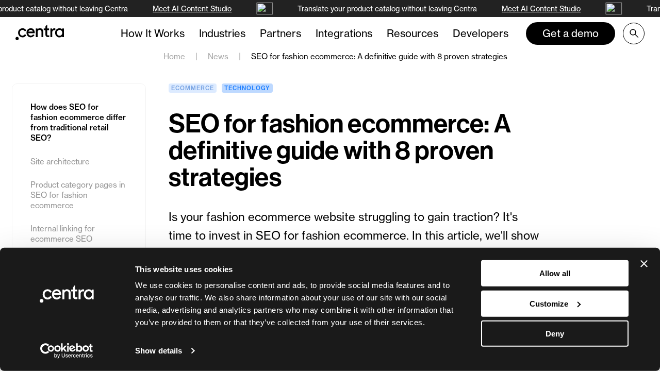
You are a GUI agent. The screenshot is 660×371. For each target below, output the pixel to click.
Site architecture (61, 161)
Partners (280, 33)
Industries (222, 33)
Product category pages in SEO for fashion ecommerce (77, 195)
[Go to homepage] (39, 32)
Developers (480, 33)
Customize (549, 303)
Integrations (344, 33)
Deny (555, 333)
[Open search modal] (634, 33)
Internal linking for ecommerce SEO (62, 234)
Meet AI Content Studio (191, 8)
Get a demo (570, 33)
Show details (158, 350)
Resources (412, 33)
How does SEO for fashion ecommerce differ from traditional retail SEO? (78, 122)
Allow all (554, 273)
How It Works (153, 33)
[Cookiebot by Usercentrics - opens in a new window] (67, 351)
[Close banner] (644, 263)
